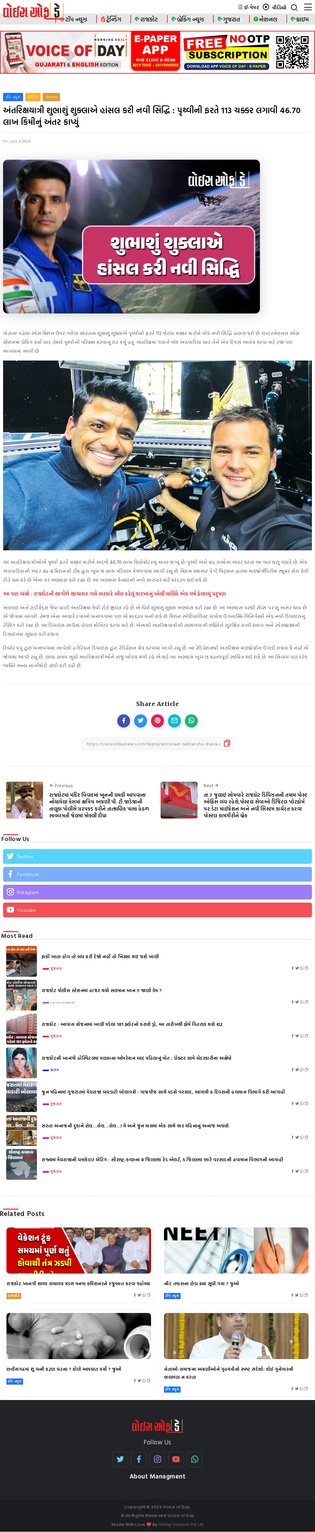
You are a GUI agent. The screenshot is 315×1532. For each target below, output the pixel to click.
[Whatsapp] (194, 1459)
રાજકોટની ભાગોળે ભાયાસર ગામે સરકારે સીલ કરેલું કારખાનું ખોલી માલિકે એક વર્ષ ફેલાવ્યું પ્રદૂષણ (130, 593)
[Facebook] (157, 874)
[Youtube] (157, 910)
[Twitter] (157, 856)
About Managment (158, 1476)
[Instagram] (157, 892)
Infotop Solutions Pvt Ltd (180, 1524)
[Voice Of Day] (157, 1425)
